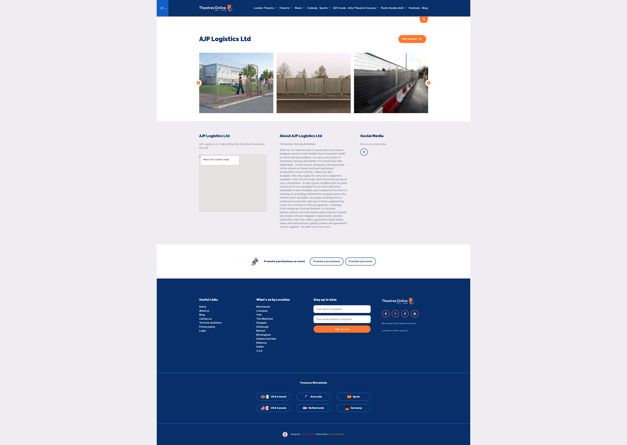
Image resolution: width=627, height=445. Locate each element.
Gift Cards (339, 8)
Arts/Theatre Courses (362, 8)
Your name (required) (140, 231)
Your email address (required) (146, 214)
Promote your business (326, 261)
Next (428, 83)
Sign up (157, 252)
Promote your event (360, 261)
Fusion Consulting (336, 434)
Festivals (414, 8)
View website (409, 39)
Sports (323, 8)
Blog (425, 8)
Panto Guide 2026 (392, 8)
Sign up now (342, 329)
